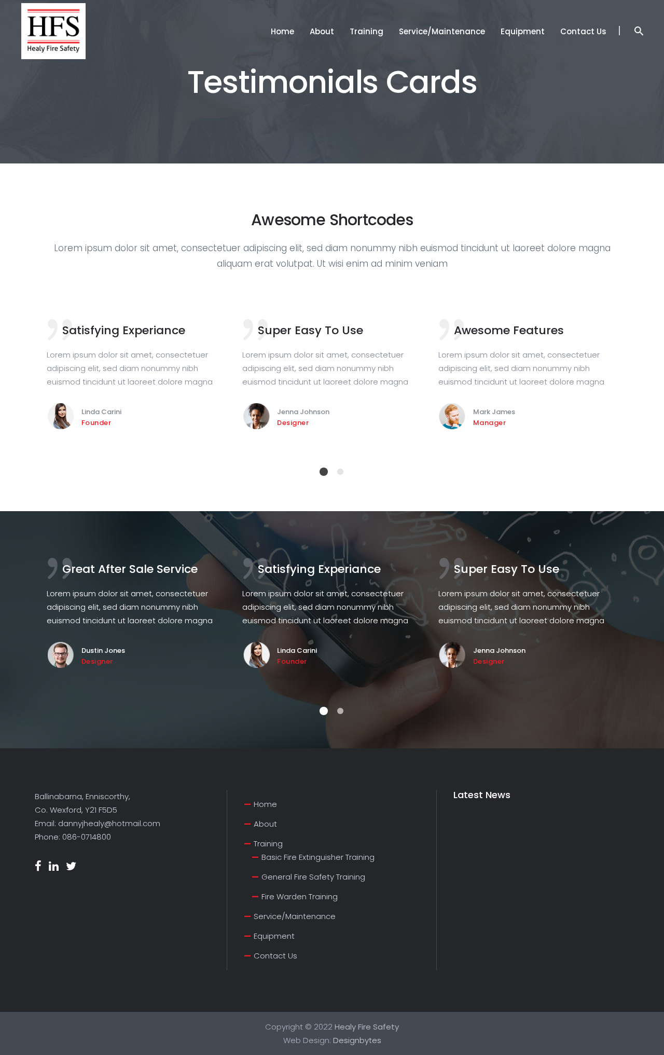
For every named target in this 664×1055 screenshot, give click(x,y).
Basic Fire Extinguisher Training (318, 857)
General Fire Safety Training (313, 876)
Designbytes (357, 1040)
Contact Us (275, 955)
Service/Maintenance (295, 916)
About (265, 823)
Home (265, 804)
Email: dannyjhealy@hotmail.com (97, 823)
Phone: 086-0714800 (73, 836)
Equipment (274, 935)
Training (268, 843)
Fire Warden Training (299, 896)
